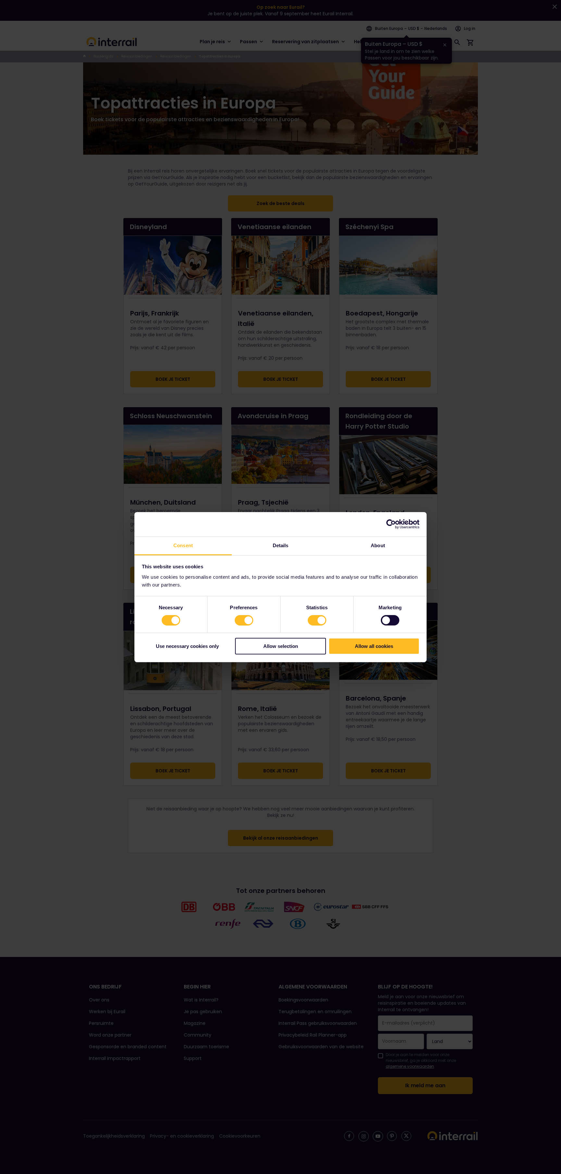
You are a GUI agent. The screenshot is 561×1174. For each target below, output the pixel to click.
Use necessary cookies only (187, 646)
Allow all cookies (374, 646)
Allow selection (280, 646)
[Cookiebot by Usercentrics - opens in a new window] (391, 524)
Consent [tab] (183, 545)
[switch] (244, 620)
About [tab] (378, 545)
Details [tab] (281, 545)
